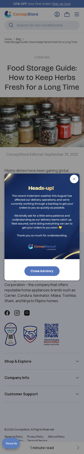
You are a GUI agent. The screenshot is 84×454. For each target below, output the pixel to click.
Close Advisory (42, 271)
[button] (11, 443)
